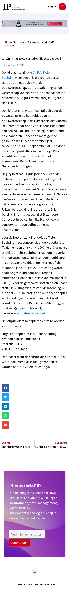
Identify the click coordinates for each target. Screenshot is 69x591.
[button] (62, 6)
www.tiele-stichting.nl (29, 313)
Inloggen (51, 6)
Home (8, 42)
